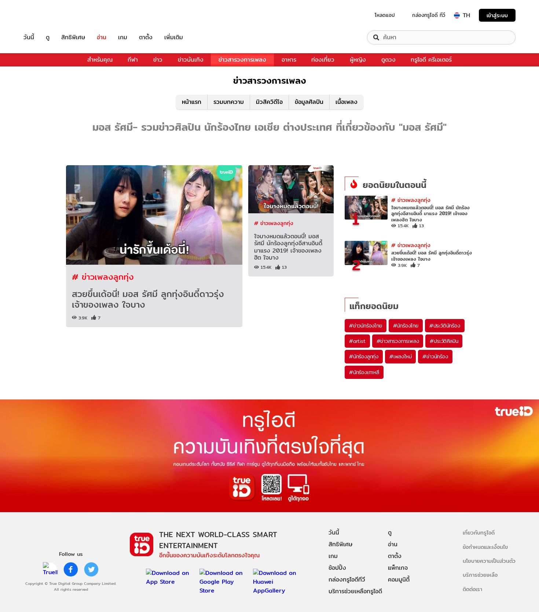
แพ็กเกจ (398, 567)
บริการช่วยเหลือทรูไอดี (355, 591)
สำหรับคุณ (100, 59)
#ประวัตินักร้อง (444, 326)
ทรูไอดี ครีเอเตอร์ (431, 59)
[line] (50, 569)
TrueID (45, 15)
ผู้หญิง (358, 59)
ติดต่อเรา (472, 589)
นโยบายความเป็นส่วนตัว (489, 561)
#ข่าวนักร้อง (435, 356)
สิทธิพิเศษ (73, 37)
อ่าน (101, 37)
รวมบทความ (228, 101)
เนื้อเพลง (347, 101)
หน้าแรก (191, 101)
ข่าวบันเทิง (190, 59)
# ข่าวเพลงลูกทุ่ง (103, 276)
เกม (122, 37)
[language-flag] (457, 15)
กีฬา (133, 59)
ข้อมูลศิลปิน (309, 101)
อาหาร (289, 59)
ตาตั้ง (146, 37)
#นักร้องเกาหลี (364, 372)
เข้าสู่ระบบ (497, 15)
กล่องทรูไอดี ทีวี (428, 15)
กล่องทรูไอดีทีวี (347, 579)
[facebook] (70, 569)
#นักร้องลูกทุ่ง (363, 356)
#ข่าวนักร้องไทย (365, 326)
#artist (357, 341)
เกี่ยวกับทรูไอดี (479, 532)
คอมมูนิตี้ (399, 579)
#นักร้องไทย (405, 326)
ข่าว (157, 59)
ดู (48, 37)
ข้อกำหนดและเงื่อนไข (485, 547)
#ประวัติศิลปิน (444, 341)
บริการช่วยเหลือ (480, 575)
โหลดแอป (385, 15)
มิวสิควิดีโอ (269, 101)
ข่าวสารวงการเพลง (242, 59)
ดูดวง (388, 59)
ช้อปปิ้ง (337, 567)
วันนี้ (28, 37)
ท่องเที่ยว (322, 59)
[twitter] (91, 569)
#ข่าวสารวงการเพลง (398, 341)
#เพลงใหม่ (400, 356)
